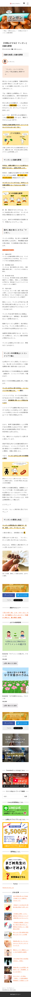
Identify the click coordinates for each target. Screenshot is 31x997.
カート (4, 988)
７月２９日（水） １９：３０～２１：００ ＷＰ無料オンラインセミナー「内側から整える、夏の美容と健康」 (15, 615)
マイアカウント (10, 988)
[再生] (4, 786)
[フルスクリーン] (26, 786)
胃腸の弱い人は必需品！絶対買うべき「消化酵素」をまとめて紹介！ (20, 970)
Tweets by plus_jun (8, 887)
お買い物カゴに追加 (10, 663)
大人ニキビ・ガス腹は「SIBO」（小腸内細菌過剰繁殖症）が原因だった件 (20, 978)
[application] (15, 780)
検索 (25, 796)
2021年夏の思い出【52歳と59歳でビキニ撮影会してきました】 (20, 898)
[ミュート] (24, 786)
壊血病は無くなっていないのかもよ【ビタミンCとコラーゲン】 (20, 943)
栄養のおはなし (18, 49)
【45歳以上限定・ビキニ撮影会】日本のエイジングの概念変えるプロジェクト (20, 916)
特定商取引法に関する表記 (9, 990)
